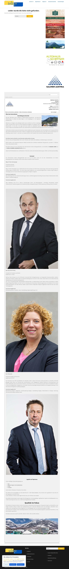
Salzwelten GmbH (52, 146)
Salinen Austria (55, 109)
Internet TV (31, 1)
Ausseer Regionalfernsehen (53, 552)
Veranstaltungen (61, 1)
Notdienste (29, 556)
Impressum (50, 560)
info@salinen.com (55, 107)
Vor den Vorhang (30, 559)
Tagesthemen (37, 1)
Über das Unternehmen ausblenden (12, 112)
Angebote (29, 551)
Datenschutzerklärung (52, 558)
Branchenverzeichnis (52, 1)
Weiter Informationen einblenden (25, 112)
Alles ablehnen (13, 564)
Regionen (44, 1)
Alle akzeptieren (21, 564)
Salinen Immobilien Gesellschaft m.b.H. (14, 148)
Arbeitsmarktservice (30, 553)
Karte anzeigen (53, 112)
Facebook (49, 555)
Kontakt (28, 561)
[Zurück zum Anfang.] (57, 112)
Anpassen (6, 564)
